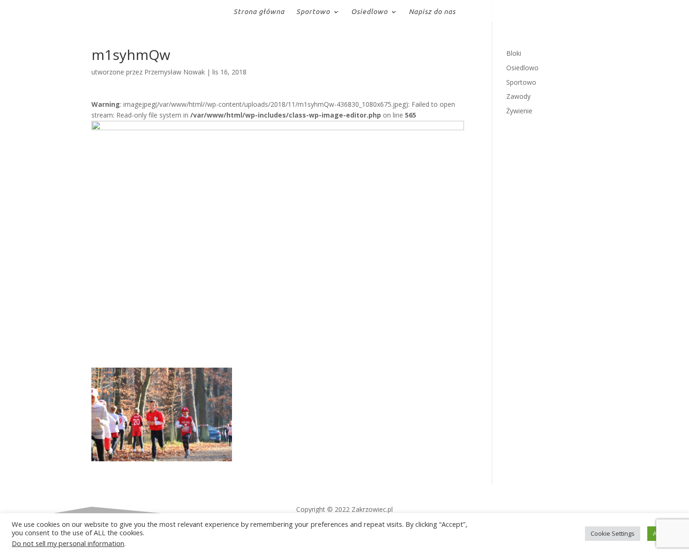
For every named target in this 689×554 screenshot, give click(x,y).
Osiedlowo (369, 11)
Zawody (518, 96)
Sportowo (313, 11)
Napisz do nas (432, 11)
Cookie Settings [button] (613, 533)
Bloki (513, 53)
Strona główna (259, 11)
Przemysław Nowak (174, 71)
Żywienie (519, 110)
